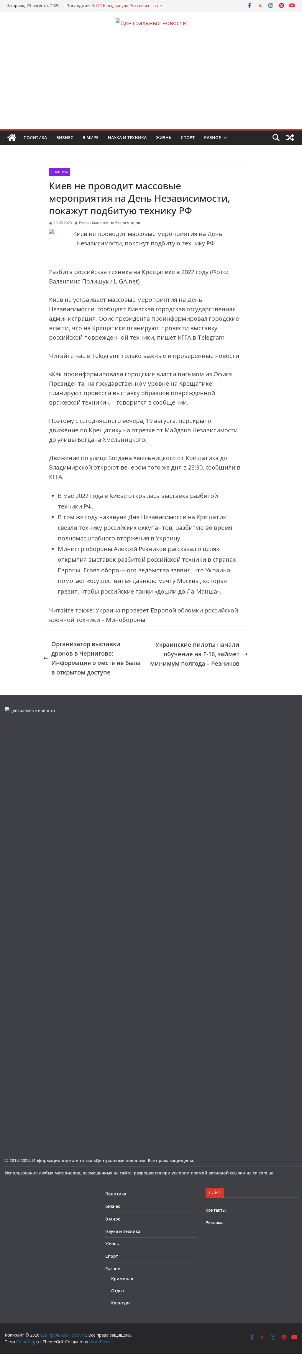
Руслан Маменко (93, 222)
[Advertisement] (151, 85)
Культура (121, 1303)
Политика (35, 137)
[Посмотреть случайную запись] (290, 138)
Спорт (188, 137)
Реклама (215, 1222)
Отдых (118, 1290)
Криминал (122, 1278)
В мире (91, 137)
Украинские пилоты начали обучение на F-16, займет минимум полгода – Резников (194, 654)
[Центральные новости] (12, 138)
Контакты (216, 1210)
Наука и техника (127, 137)
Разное (212, 137)
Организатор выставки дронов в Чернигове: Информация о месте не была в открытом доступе (96, 658)
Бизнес (64, 137)
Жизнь (163, 137)
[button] (224, 137)
